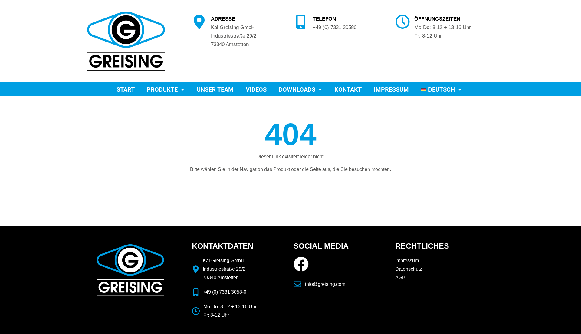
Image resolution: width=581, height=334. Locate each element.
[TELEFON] (301, 22)
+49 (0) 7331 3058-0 (224, 292)
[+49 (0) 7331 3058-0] (196, 292)
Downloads (297, 89)
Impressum (391, 89)
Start (126, 89)
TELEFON (324, 19)
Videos (256, 89)
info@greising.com (325, 284)
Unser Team (215, 89)
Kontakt (348, 89)
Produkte (162, 89)
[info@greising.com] (297, 284)
